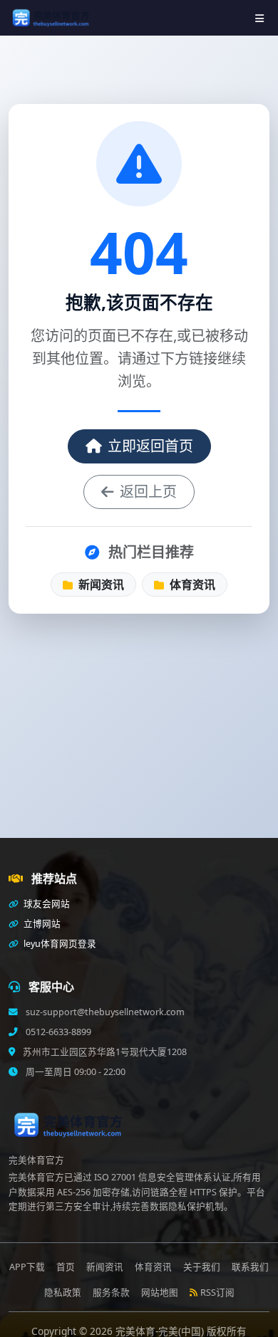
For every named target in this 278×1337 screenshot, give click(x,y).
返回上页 (148, 491)
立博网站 (41, 924)
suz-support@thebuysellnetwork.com (104, 1012)
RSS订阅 (217, 1292)
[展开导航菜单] (259, 18)
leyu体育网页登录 (58, 944)
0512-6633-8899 (57, 1032)
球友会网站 (45, 904)
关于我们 (201, 1267)
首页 (65, 1267)
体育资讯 (191, 584)
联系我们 (250, 1267)
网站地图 (159, 1292)
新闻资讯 (100, 584)
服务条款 (111, 1292)
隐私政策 (62, 1292)
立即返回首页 (150, 446)
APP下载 (27, 1267)
